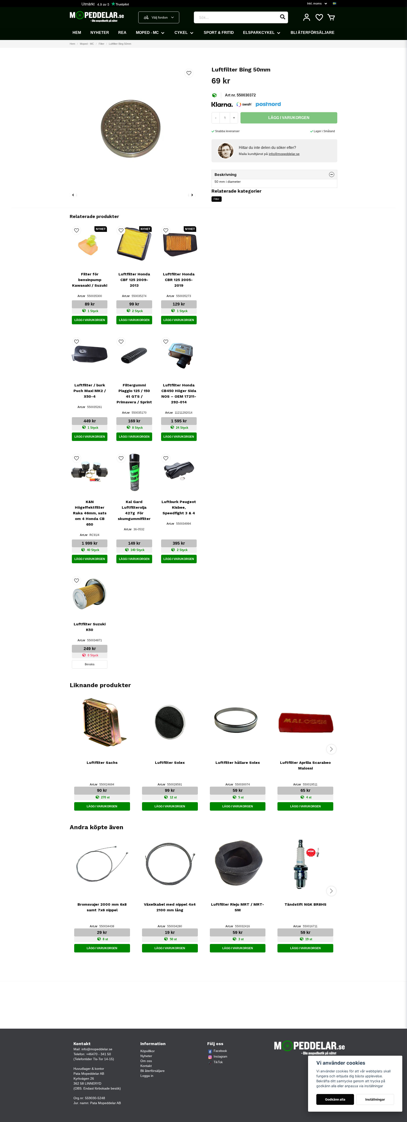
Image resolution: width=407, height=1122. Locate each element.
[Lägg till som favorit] (319, 17)
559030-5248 (95, 1098)
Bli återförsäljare (312, 33)
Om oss (146, 1061)
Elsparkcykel (259, 33)
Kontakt (146, 1066)
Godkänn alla (335, 1099)
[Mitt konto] (307, 17)
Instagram (220, 1056)
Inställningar (375, 1099)
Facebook (220, 1051)
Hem (77, 33)
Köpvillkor (147, 1051)
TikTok (218, 1062)
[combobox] (158, 17)
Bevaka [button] (89, 664)
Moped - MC (147, 33)
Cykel (181, 33)
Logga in (146, 1076)
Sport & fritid (219, 33)
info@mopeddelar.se (284, 154)
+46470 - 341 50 (98, 1054)
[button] (334, 3)
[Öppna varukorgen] (331, 17)
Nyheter (99, 33)
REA (122, 33)
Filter (101, 43)
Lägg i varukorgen (89, 320)
